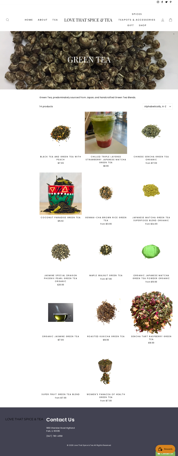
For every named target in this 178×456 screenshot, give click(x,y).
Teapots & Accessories (136, 19)
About (43, 19)
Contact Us (166, 453)
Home (29, 19)
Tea (55, 19)
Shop (143, 25)
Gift (130, 25)
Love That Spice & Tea (88, 20)
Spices (137, 14)
